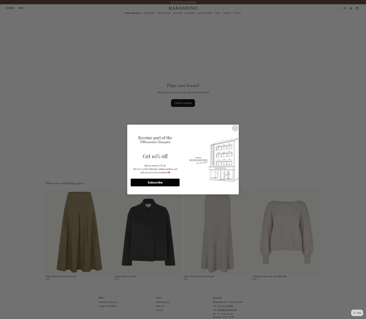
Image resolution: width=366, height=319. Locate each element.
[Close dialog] (235, 128)
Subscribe (155, 183)
